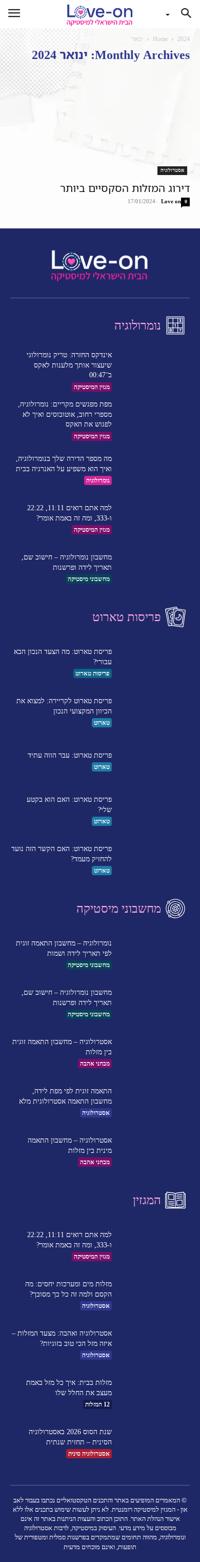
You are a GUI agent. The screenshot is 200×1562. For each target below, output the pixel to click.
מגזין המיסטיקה (92, 387)
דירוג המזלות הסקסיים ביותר (125, 188)
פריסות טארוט (92, 673)
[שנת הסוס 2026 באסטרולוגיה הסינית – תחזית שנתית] (154, 1442)
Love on (171, 201)
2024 (183, 39)
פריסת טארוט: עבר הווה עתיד (70, 755)
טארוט (102, 722)
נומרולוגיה (98, 480)
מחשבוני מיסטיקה (89, 579)
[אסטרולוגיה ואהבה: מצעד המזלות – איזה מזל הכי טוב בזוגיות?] (154, 1344)
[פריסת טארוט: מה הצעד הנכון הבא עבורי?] (154, 662)
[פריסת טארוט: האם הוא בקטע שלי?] (154, 810)
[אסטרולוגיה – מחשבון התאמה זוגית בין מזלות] (154, 1052)
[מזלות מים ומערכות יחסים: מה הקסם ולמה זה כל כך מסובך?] (154, 1295)
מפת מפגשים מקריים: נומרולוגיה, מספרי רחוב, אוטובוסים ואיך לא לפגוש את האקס (65, 414)
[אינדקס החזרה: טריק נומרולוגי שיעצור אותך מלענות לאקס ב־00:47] (154, 371)
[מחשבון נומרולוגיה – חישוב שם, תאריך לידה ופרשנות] (154, 568)
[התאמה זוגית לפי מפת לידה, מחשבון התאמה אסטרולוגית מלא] (154, 1102)
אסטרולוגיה (172, 170)
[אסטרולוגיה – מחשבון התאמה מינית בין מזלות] (154, 1151)
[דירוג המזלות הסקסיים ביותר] (100, 123)
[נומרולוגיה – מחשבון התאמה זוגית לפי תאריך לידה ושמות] (154, 954)
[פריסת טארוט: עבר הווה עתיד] (154, 761)
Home (160, 39)
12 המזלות (97, 1404)
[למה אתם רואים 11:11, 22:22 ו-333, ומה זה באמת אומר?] (154, 519)
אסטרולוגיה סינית (89, 1453)
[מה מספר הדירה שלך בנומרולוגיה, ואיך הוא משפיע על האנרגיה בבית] (154, 469)
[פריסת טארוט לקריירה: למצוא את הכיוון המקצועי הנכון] (154, 712)
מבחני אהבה (95, 1063)
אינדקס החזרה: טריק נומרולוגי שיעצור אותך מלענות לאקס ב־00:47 (69, 365)
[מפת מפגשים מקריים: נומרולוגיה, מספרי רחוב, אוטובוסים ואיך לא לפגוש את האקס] (154, 420)
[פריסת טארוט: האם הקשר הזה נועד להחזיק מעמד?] (154, 859)
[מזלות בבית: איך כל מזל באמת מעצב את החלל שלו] (154, 1393)
